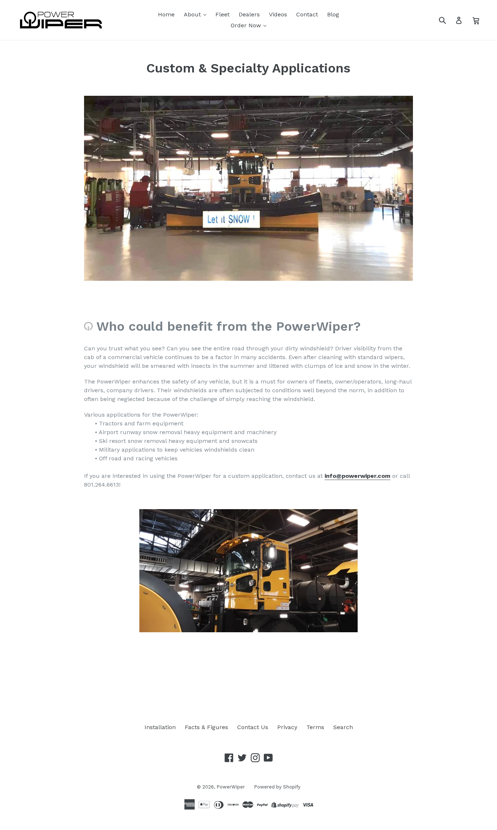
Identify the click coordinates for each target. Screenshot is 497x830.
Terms (315, 727)
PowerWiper (230, 787)
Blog (333, 14)
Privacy (287, 727)
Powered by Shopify (277, 787)
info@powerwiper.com (357, 475)
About (193, 14)
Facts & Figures (206, 727)
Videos (278, 14)
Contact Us (252, 727)
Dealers (249, 14)
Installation (160, 727)
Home (166, 14)
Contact (307, 14)
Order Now (247, 25)
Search (343, 727)
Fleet (222, 14)
